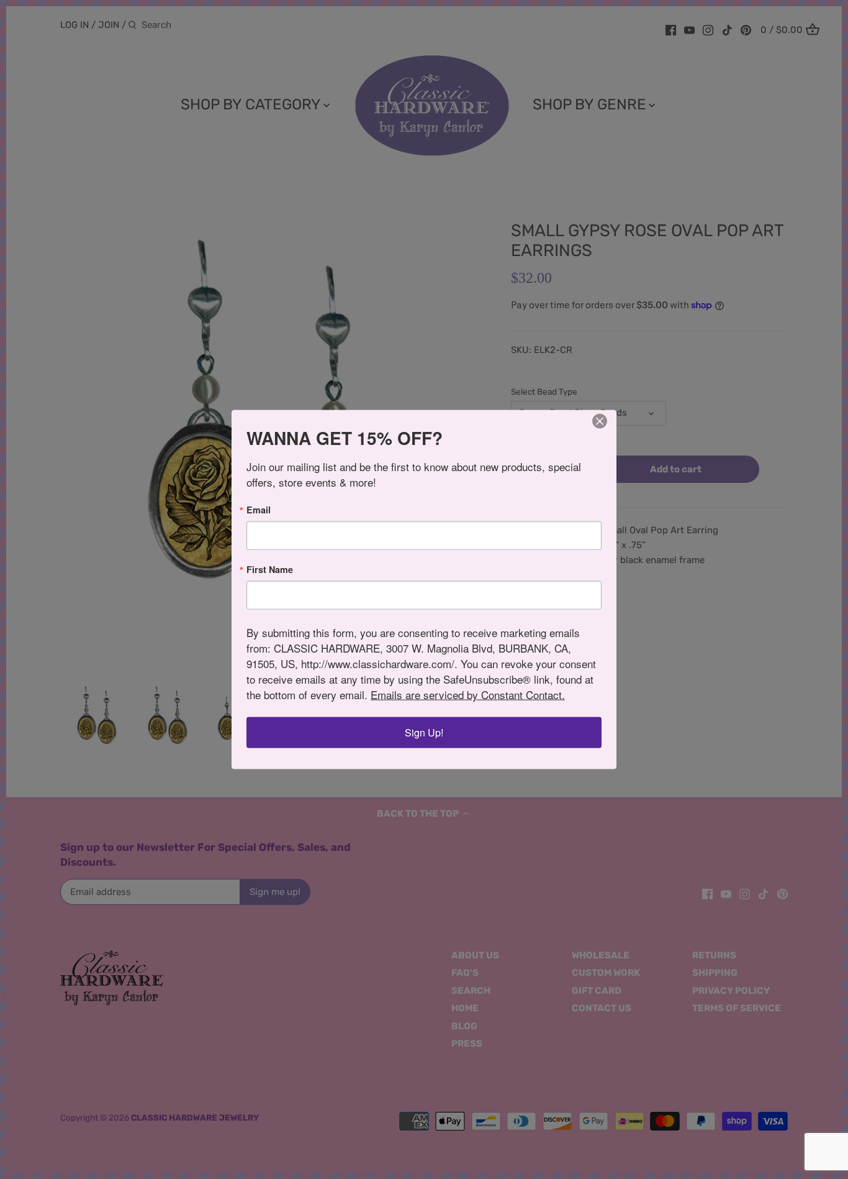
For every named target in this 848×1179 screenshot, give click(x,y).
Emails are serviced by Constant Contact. (468, 694)
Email (258, 509)
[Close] (600, 420)
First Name (269, 569)
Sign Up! (424, 732)
